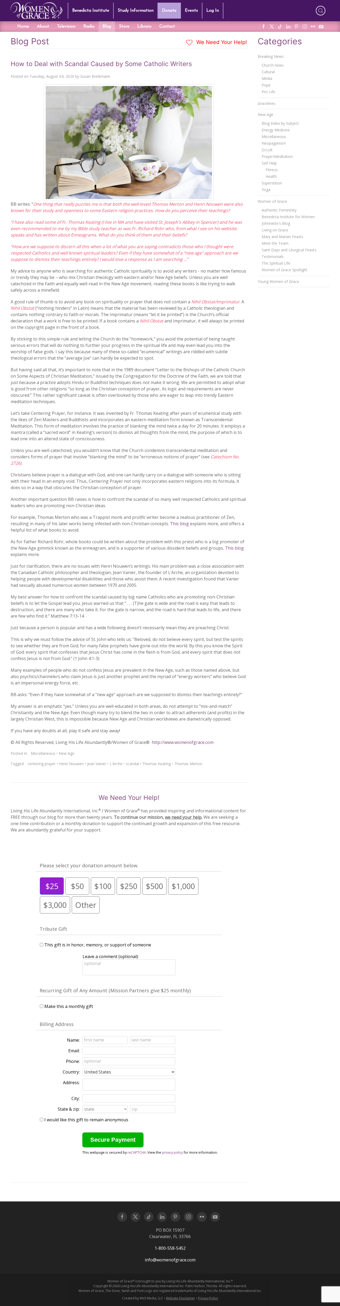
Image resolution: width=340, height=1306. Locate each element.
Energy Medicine (276, 129)
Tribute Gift (53, 929)
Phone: (73, 1061)
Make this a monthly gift (68, 1006)
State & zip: (69, 1109)
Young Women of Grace (278, 281)
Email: (74, 1051)
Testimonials (273, 256)
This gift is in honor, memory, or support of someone (97, 945)
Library (144, 26)
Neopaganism (274, 143)
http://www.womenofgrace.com (183, 742)
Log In (212, 10)
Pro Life (268, 91)
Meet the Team (275, 243)
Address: (71, 1082)
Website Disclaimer (180, 1298)
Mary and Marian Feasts (282, 236)
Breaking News (271, 56)
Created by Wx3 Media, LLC (142, 1298)
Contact (167, 26)
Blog (107, 26)
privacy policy (172, 1152)
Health (271, 176)
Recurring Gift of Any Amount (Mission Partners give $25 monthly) (115, 990)
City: (75, 1098)
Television (66, 26)
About (43, 26)
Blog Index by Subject (280, 123)
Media (267, 78)
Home (23, 26)
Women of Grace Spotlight (284, 269)
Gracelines (266, 103)
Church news (273, 65)
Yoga (266, 189)
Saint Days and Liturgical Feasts (289, 249)
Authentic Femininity (279, 210)
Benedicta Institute (90, 10)
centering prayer (42, 763)
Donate (169, 10)
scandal (132, 763)
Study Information (136, 10)
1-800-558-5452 (170, 1248)
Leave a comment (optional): (111, 956)
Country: (71, 1072)
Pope (266, 85)
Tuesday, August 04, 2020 (51, 76)
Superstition (272, 183)
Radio (89, 26)
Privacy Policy (208, 1298)
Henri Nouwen (71, 763)
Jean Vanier (96, 763)
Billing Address (57, 1024)
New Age (66, 753)
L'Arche (116, 763)
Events (191, 10)
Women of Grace (272, 201)
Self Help (269, 163)
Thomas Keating (156, 763)
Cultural (268, 71)
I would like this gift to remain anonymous (86, 1120)
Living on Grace (275, 229)
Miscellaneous (43, 753)
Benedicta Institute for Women (288, 216)
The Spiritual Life (276, 263)
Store (124, 26)
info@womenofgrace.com (170, 1260)
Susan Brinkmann (95, 76)
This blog (179, 524)
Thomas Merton (188, 763)
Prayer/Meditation (277, 156)
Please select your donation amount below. (89, 865)
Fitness (272, 169)
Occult (267, 149)
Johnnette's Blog (276, 223)
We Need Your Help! (221, 42)
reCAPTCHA (137, 1152)
